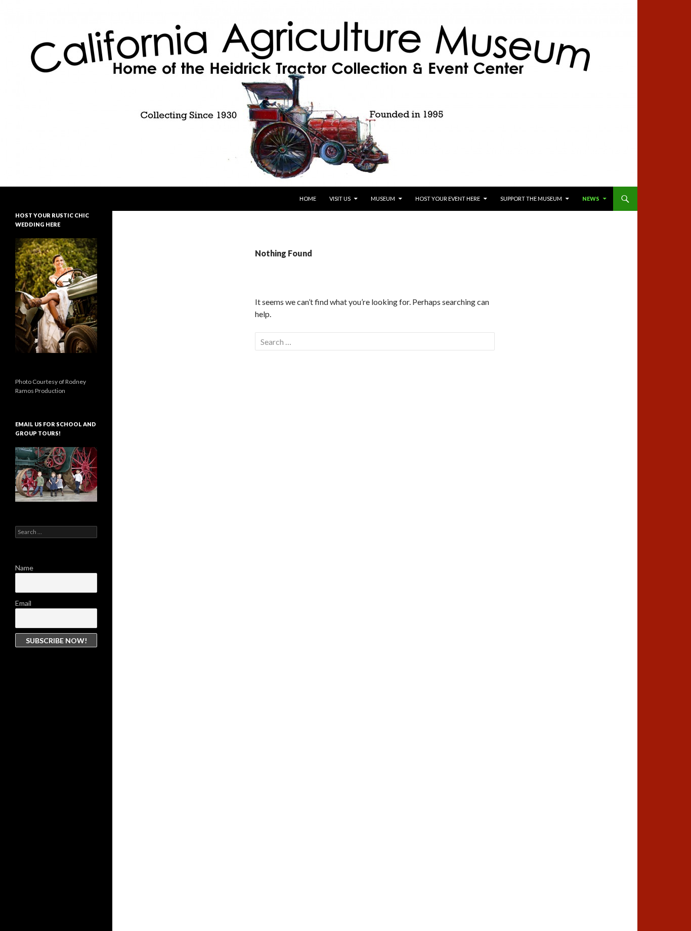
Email (23, 603)
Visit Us (340, 198)
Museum (383, 198)
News (590, 198)
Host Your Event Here (447, 198)
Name (24, 567)
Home (307, 198)
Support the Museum (531, 198)
